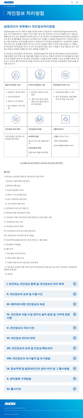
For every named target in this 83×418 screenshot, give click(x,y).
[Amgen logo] (8, 2)
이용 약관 (11, 408)
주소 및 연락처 (6, 408)
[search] (72, 2)
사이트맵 (23, 408)
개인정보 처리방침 (11, 6)
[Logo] (41, 404)
